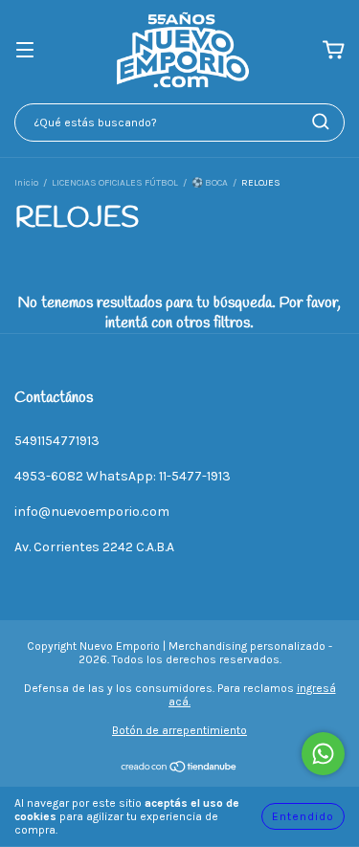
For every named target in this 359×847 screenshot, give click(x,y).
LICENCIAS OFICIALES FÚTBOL (115, 183)
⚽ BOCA (209, 183)
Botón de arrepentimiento (179, 730)
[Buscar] (321, 121)
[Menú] (24, 51)
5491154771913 (57, 441)
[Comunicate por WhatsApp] (323, 753)
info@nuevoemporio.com (91, 511)
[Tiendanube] (179, 769)
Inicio (26, 183)
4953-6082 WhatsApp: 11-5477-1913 (122, 476)
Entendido (303, 816)
